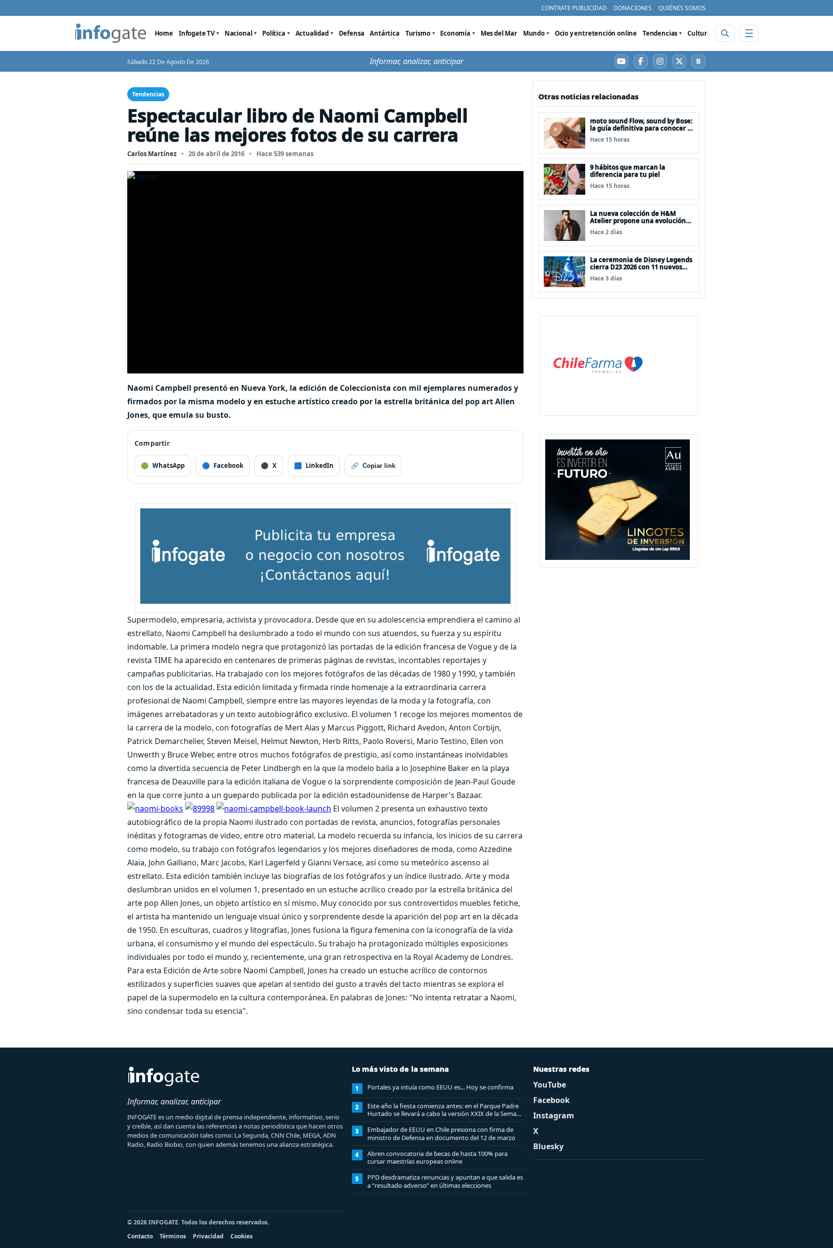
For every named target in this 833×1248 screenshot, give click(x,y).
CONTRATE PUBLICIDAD (574, 8)
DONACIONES (633, 8)
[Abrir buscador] (725, 33)
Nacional (239, 33)
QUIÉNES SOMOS (682, 8)
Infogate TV (197, 33)
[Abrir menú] (749, 33)
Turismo (417, 33)
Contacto (140, 1236)
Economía (455, 33)
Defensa (351, 33)
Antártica (384, 33)
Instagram (553, 1115)
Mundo (534, 33)
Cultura (699, 33)
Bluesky (548, 1146)
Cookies (241, 1236)
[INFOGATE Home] (111, 33)
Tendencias (660, 33)
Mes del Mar (499, 33)
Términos (173, 1236)
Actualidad (312, 33)
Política (273, 33)
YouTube (549, 1084)
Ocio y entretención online (596, 33)
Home (164, 33)
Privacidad (208, 1236)
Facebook (551, 1100)
